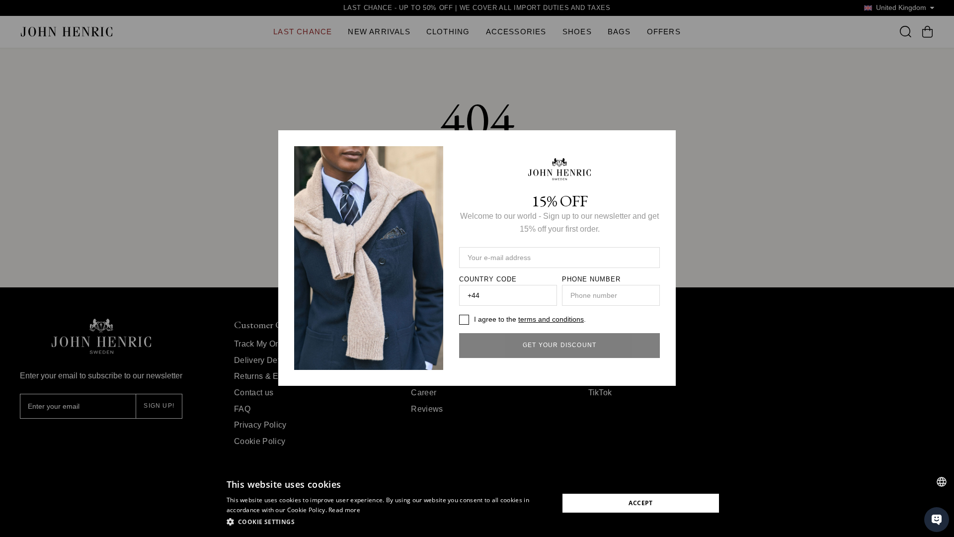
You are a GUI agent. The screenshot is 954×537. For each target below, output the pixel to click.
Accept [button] (640, 503)
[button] (388, 522)
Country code (488, 279)
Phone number (591, 279)
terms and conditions (551, 319)
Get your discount (559, 345)
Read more (344, 510)
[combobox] (942, 482)
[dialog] (477, 503)
